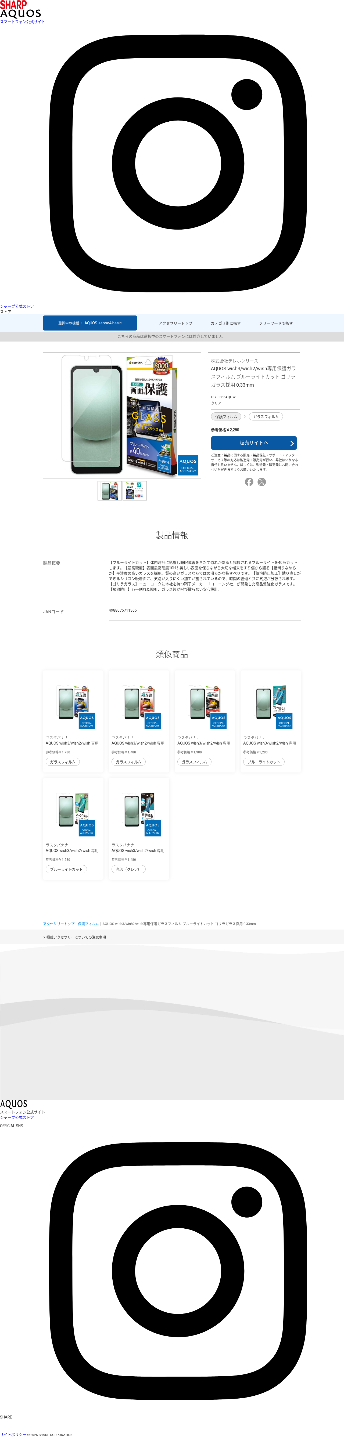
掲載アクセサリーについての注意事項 (76, 937)
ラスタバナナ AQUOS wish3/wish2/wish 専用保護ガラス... (72, 743)
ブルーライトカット (264, 762)
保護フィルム (226, 417)
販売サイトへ (253, 443)
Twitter (262, 482)
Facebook (250, 482)
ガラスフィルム (266, 417)
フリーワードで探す (276, 323)
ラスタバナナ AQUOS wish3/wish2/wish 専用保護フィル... (269, 743)
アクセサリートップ (175, 323)
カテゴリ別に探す (226, 323)
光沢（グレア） (128, 869)
